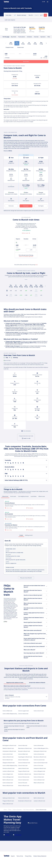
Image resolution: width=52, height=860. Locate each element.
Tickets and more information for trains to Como (37, 726)
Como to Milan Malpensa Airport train (12, 713)
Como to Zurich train (39, 711)
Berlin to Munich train (8, 780)
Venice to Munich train (23, 785)
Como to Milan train (7, 711)
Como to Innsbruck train (24, 762)
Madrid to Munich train (8, 748)
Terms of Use (20, 856)
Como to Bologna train (8, 777)
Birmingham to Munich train (9, 745)
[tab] (9, 47)
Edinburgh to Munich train (40, 751)
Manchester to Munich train (25, 748)
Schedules (29, 36)
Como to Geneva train (23, 780)
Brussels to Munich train (24, 751)
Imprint (13, 856)
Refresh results (25, 233)
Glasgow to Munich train (9, 762)
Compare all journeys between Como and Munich (14, 726)
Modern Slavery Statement (39, 856)
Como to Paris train (23, 765)
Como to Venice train (23, 713)
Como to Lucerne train (39, 759)
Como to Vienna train (23, 759)
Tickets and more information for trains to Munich (14, 730)
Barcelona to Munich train (40, 757)
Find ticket (15, 78)
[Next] (46, 43)
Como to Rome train (38, 745)
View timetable (15, 94)
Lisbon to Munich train (8, 757)
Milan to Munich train (39, 782)
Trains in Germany (17, 809)
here (36, 264)
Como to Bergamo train (39, 771)
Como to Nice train (22, 745)
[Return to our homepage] (6, 2)
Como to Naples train (8, 774)
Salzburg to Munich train (9, 798)
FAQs (48, 36)
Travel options (21, 36)
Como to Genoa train (8, 782)
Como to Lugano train (23, 711)
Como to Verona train (39, 754)
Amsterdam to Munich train (9, 751)
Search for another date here (26, 256)
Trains (9, 809)
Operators (42, 36)
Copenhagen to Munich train (25, 757)
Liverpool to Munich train (40, 768)
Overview (36, 36)
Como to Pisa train (22, 782)
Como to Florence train (23, 777)
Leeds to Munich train (23, 768)
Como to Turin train (38, 765)
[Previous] (7, 286)
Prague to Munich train (23, 771)
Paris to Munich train (8, 759)
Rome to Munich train (8, 785)
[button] (31, 15)
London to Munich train (8, 771)
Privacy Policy (28, 856)
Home (5, 809)
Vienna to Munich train (39, 774)
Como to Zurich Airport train (40, 762)
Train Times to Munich (28, 809)
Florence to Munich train (8, 768)
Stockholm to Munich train (24, 774)
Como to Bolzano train (39, 780)
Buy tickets (13, 36)
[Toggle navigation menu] (47, 2)
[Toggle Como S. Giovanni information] (46, 696)
